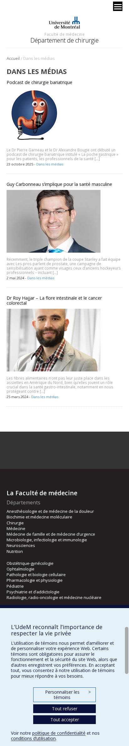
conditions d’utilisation (33, 738)
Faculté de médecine (64, 34)
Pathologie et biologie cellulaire (36, 574)
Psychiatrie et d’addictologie (33, 592)
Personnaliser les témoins (68, 695)
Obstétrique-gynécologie (30, 563)
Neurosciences (21, 545)
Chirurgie (15, 523)
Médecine (16, 528)
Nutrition (15, 551)
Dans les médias (49, 164)
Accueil (13, 58)
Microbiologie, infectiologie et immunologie (47, 540)
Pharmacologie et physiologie (35, 580)
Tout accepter (64, 719)
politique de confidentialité (58, 733)
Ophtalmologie (20, 569)
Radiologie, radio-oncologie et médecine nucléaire (54, 597)
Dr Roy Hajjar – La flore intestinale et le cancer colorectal (54, 300)
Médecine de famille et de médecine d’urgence (51, 534)
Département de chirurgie (64, 40)
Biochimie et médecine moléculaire (39, 517)
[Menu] (117, 6)
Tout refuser (64, 709)
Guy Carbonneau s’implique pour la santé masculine (59, 184)
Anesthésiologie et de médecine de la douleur (50, 511)
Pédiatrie (15, 586)
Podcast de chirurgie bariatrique (39, 82)
